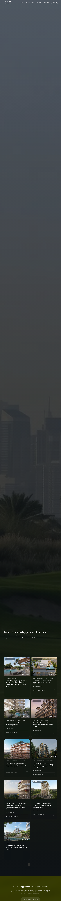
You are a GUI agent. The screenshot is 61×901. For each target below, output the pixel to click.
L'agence (46, 2)
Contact (54, 2)
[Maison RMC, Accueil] (7, 2)
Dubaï (21, 2)
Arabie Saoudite (30, 2)
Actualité (39, 2)
